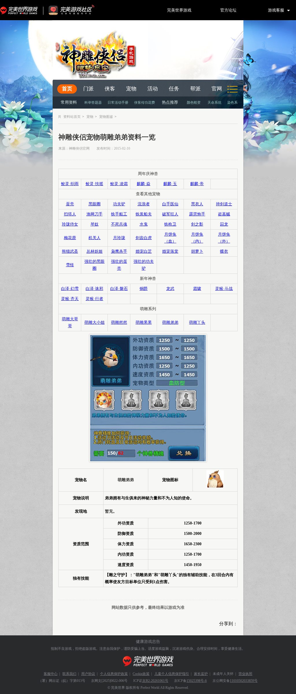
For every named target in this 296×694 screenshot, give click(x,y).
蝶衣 (224, 251)
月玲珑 (119, 238)
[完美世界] (148, 661)
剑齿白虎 (144, 238)
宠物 (131, 89)
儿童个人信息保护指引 (171, 674)
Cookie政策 (141, 674)
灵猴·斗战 (224, 288)
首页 (67, 89)
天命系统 (214, 103)
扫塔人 (70, 214)
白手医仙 (170, 204)
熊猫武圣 (70, 251)
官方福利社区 (77, 10)
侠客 (110, 89)
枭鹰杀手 (119, 251)
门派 (88, 89)
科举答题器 (93, 103)
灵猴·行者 (94, 299)
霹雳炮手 (197, 214)
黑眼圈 (94, 204)
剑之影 (197, 224)
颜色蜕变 (194, 103)
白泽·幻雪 (70, 288)
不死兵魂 (119, 224)
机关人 (94, 238)
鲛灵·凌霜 (119, 184)
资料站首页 (72, 117)
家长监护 (201, 674)
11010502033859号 (244, 681)
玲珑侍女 (70, 224)
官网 (217, 89)
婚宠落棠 (170, 251)
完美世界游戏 (20, 10)
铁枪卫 (170, 224)
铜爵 (144, 288)
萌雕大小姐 (94, 322)
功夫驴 (119, 204)
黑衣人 (197, 204)
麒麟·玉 (170, 184)
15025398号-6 (196, 681)
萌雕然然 (119, 322)
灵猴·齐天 (70, 299)
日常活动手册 (118, 103)
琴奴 (94, 224)
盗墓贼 (224, 214)
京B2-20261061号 (155, 681)
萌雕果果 (144, 322)
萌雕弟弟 (170, 322)
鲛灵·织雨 (70, 184)
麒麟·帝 (197, 184)
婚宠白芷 (144, 251)
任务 (174, 89)
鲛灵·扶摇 (94, 184)
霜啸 (197, 288)
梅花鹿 (70, 238)
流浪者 (144, 204)
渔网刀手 (94, 214)
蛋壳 (70, 204)
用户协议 (88, 674)
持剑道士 (224, 204)
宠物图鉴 (106, 117)
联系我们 (69, 674)
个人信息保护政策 (114, 674)
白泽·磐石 (119, 288)
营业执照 (245, 674)
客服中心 (51, 674)
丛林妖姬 (94, 251)
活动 (152, 89)
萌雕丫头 (197, 322)
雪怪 (70, 265)
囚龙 (224, 224)
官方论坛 (228, 10)
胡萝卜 (197, 251)
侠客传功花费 (144, 103)
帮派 (195, 89)
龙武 (170, 288)
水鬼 (144, 224)
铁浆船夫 (144, 214)
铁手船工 (119, 214)
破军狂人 (170, 214)
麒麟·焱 (143, 184)
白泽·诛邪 (94, 288)
